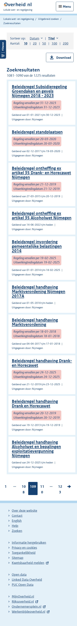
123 (60, 490)
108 (24, 490)
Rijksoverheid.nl (23, 601)
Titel (53, 38)
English (17, 521)
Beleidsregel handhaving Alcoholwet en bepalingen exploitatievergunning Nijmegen (36, 449)
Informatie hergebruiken (29, 543)
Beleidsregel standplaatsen (37, 132)
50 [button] (44, 43)
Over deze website (24, 511)
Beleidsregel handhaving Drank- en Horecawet (42, 363)
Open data (19, 574)
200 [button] (65, 43)
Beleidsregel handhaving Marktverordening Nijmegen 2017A (38, 292)
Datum (36, 38)
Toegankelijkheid (24, 553)
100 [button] (54, 43)
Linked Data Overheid (27, 580)
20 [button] (35, 43)
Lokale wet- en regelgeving (18, 19)
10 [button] (25, 43)
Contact (17, 516)
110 (42, 490)
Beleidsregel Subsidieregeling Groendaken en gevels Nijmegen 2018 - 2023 (39, 91)
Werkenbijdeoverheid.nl (28, 612)
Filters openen (3, 49)
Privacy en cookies (24, 548)
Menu (67, 6)
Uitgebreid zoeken (48, 19)
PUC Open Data (22, 585)
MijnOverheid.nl (23, 596)
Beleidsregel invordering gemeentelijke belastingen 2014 (37, 246)
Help (15, 526)
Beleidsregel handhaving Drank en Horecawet (35, 403)
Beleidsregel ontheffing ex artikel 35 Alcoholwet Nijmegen (41, 215)
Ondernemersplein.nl (26, 606)
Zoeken (17, 531)
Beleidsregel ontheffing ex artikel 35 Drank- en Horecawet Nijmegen (41, 173)
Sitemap (17, 558)
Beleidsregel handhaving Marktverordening (35, 322)
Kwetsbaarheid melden (28, 563)
